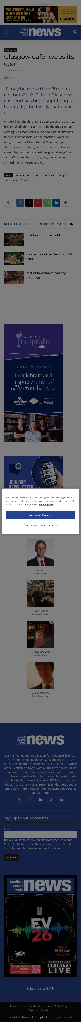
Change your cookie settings (40, 525)
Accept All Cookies (40, 514)
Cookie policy (46, 504)
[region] (40, 511)
